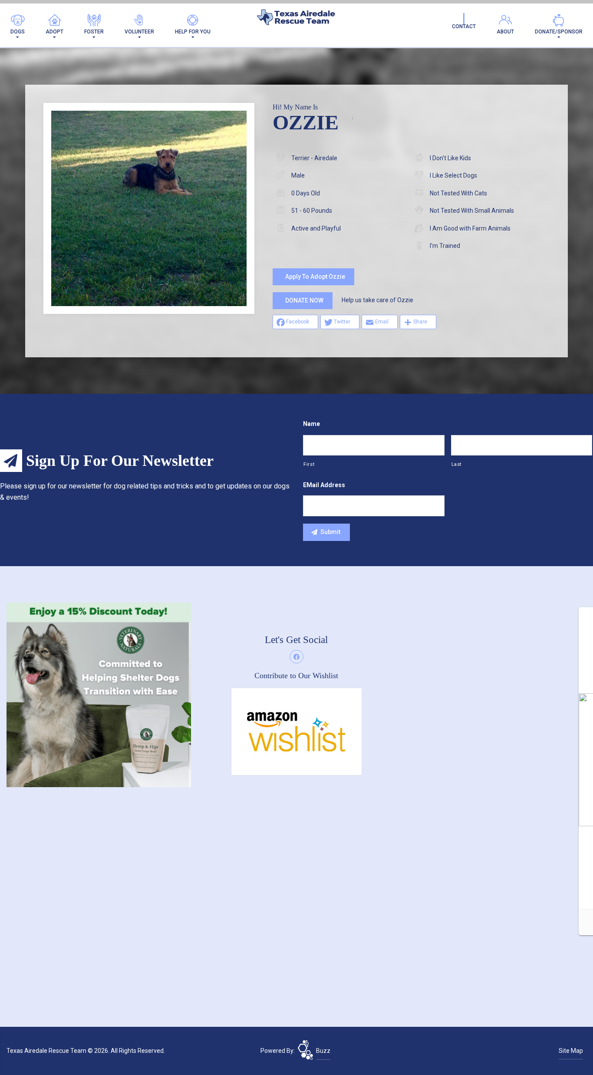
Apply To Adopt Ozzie (315, 276)
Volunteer (139, 32)
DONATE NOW (304, 300)
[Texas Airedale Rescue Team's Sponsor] (99, 694)
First (308, 464)
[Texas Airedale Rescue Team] (296, 19)
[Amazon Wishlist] (296, 731)
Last (456, 464)
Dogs (17, 32)
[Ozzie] (148, 208)
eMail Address (324, 484)
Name (311, 423)
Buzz (323, 1050)
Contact (464, 26)
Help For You (193, 32)
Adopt (54, 32)
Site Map (571, 1050)
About (505, 32)
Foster (94, 32)
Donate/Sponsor (559, 32)
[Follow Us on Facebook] (296, 657)
